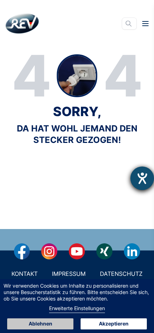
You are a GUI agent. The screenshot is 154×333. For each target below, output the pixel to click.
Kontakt (24, 273)
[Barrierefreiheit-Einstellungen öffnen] (142, 178)
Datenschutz (121, 273)
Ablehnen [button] (40, 323)
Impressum (69, 273)
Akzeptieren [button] (114, 323)
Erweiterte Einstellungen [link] (77, 308)
